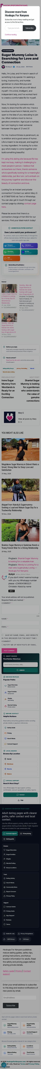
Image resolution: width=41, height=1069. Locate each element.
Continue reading (11, 35)
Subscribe (29, 28)
